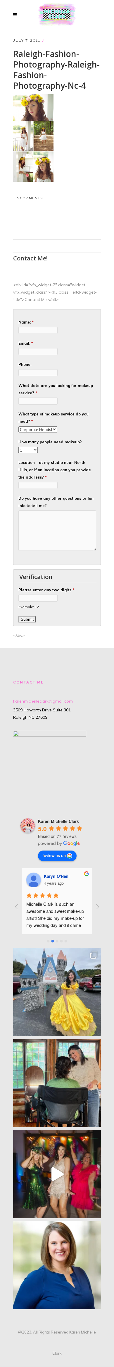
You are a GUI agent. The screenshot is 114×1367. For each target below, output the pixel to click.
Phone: (24, 364)
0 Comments (30, 198)
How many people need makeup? (50, 442)
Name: (26, 322)
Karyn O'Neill (57, 876)
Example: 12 (28, 607)
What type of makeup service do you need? (53, 418)
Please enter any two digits (46, 589)
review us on (54, 855)
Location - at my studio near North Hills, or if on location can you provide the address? (54, 469)
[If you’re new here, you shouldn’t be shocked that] (57, 1174)
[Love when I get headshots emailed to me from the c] (57, 1265)
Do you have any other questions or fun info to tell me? (56, 502)
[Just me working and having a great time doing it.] (57, 1083)
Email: (25, 343)
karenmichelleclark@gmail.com (43, 701)
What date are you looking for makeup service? (55, 389)
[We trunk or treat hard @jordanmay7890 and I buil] (57, 992)
